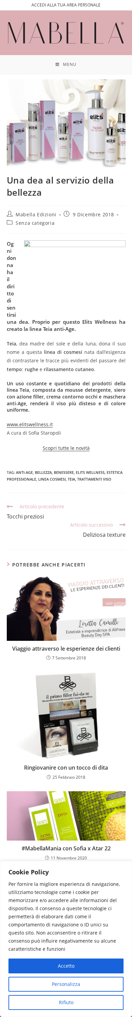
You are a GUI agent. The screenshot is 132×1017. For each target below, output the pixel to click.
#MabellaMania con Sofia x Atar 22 (66, 848)
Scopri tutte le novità (66, 448)
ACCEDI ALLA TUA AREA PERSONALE (66, 5)
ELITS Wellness (90, 472)
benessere (64, 472)
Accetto (66, 966)
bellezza (43, 472)
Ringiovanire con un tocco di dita (66, 767)
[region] (66, 939)
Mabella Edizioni (36, 214)
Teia (71, 479)
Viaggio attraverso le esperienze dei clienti (66, 648)
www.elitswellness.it (30, 424)
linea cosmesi (52, 479)
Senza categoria (35, 223)
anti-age (24, 472)
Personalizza (66, 984)
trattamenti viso (94, 479)
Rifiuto (66, 1002)
